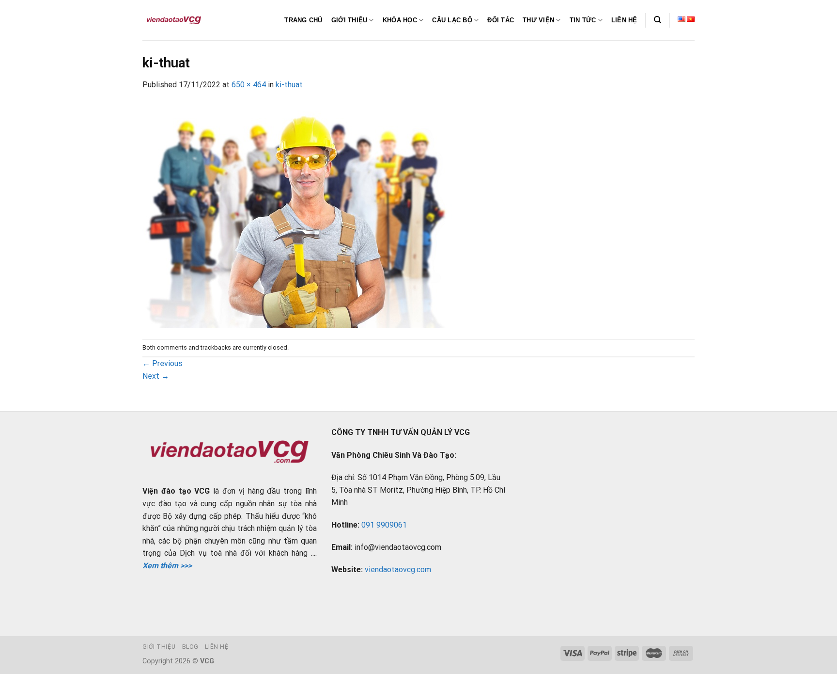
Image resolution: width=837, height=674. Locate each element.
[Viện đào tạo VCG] (173, 20)
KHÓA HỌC (400, 20)
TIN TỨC (583, 20)
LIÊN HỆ (624, 20)
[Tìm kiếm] (657, 20)
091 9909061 (384, 525)
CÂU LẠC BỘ (452, 20)
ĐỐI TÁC (500, 20)
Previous (162, 363)
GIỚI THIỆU (349, 20)
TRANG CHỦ (303, 20)
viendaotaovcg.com (398, 569)
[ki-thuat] (299, 214)
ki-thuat (289, 84)
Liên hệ (216, 646)
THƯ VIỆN (538, 20)
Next (155, 376)
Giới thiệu (158, 646)
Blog (190, 646)
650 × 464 (249, 84)
